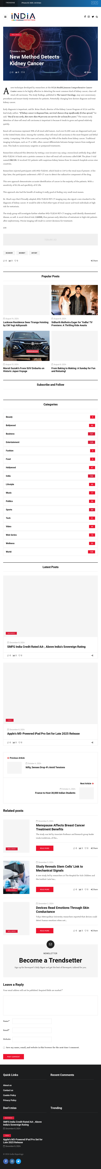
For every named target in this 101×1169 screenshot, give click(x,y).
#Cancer (9, 253)
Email (6, 1030)
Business (11, 633)
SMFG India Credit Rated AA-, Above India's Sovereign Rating (46, 646)
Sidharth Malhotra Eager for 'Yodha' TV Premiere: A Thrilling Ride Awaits (71, 324)
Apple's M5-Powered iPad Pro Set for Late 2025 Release (43, 733)
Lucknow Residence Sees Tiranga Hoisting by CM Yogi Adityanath (25, 324)
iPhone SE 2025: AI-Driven (31, 3)
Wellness (16, 34)
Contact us (8, 1090)
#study (34, 253)
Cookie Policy (9, 1095)
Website (7, 1039)
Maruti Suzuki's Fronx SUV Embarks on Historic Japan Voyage (23, 370)
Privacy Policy (9, 1100)
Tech (10, 720)
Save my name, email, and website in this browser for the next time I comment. (42, 1047)
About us (7, 1085)
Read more (44, 848)
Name (6, 1021)
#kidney (22, 253)
